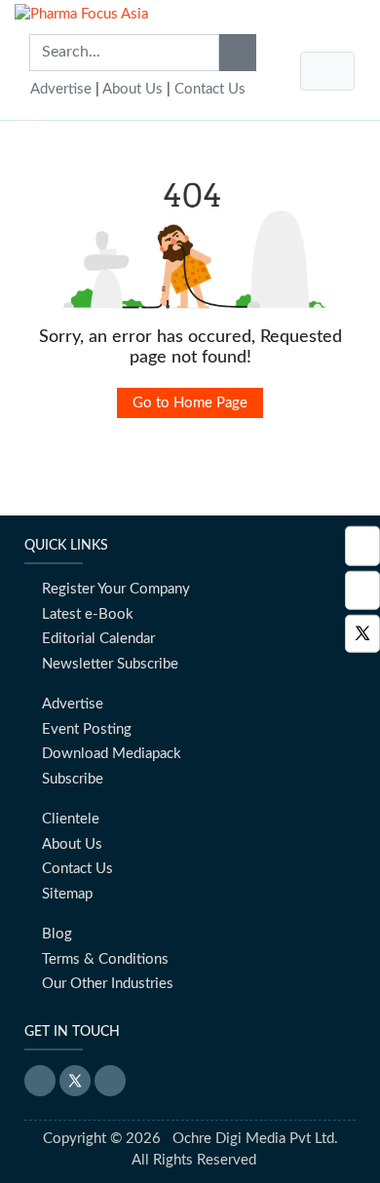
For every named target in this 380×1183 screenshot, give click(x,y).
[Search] (237, 52)
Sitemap (67, 894)
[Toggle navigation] (327, 71)
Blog (57, 934)
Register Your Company (116, 589)
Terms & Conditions (105, 959)
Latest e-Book (87, 614)
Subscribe (72, 779)
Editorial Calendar (98, 638)
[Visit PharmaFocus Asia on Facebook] (362, 590)
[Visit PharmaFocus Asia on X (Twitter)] (362, 634)
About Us (132, 89)
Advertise (61, 89)
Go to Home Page (190, 403)
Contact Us (210, 89)
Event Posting (87, 729)
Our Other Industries (107, 983)
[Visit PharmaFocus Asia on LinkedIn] (362, 546)
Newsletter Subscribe (110, 664)
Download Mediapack (111, 753)
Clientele (70, 819)
